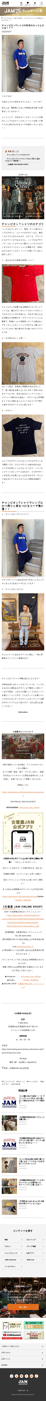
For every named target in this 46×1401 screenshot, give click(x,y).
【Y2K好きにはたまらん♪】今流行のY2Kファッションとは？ (31, 1202)
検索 (21, 5)
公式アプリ (30, 1253)
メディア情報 (31, 1246)
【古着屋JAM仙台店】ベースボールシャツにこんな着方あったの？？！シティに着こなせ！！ (32, 1182)
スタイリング (31, 1240)
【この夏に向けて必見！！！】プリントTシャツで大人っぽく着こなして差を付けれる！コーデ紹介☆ (31, 1099)
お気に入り (28, 5)
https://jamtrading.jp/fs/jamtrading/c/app (19, 896)
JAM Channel (10, 1260)
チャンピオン (33, 1081)
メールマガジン (10, 1266)
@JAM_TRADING (23, 900)
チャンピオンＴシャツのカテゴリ (18, 155)
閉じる (15, 151)
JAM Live (30, 1260)
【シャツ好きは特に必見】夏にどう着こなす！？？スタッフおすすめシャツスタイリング (31, 1161)
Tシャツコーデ (9, 1081)
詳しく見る (23, 1307)
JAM (13, 1084)
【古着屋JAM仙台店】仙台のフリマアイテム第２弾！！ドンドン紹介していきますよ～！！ (32, 1140)
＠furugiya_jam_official (31, 976)
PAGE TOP (21, 1390)
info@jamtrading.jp (25, 947)
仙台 (43, 1081)
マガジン (8, 1246)
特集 (6, 1240)
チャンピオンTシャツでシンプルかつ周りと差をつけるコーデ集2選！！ (22, 160)
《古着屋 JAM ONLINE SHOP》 (18, 164)
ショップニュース (11, 1253)
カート (35, 5)
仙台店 (17, 1084)
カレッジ (21, 1081)
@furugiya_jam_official (29, 807)
